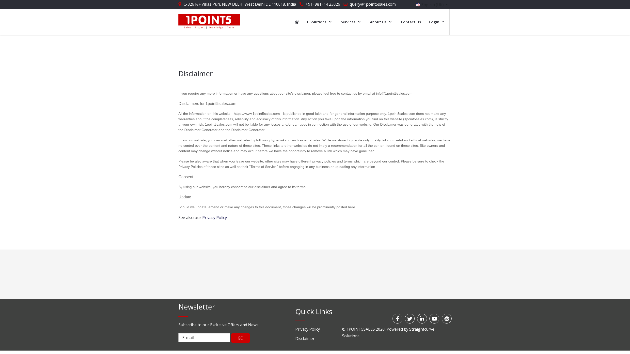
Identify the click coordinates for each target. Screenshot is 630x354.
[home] (297, 22)
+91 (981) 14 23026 (323, 4)
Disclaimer (305, 338)
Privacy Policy (307, 329)
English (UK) (432, 4)
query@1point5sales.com (373, 4)
